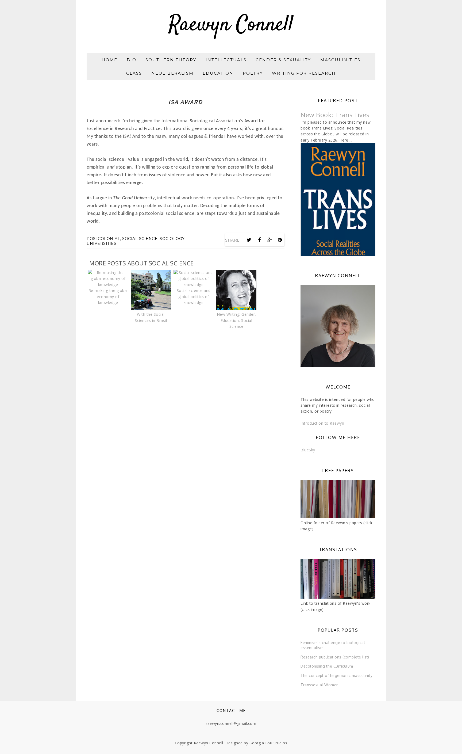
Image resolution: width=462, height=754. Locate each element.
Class (134, 73)
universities (101, 243)
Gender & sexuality (283, 59)
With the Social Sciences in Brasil (151, 317)
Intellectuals (226, 59)
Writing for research (304, 73)
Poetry (253, 73)
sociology (172, 238)
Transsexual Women (320, 685)
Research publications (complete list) (335, 657)
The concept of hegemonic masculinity (336, 675)
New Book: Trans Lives (335, 115)
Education (218, 73)
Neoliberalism (172, 73)
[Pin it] (280, 240)
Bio (131, 59)
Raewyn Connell (231, 25)
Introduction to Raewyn (322, 423)
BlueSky (308, 449)
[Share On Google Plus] (269, 240)
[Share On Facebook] (259, 240)
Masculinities (340, 59)
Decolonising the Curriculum (327, 666)
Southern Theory (170, 59)
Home (109, 59)
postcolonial (103, 238)
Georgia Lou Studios (268, 742)
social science (139, 238)
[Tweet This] (249, 240)
